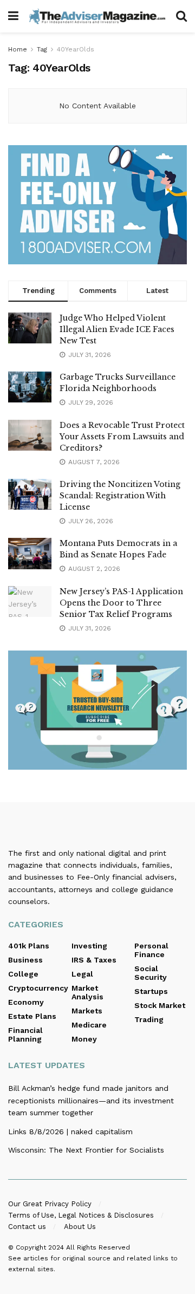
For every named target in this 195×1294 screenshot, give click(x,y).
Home (17, 49)
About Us (80, 1227)
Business (25, 959)
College (23, 974)
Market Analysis (87, 992)
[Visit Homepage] (97, 16)
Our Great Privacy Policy (50, 1204)
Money (84, 1039)
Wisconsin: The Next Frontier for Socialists (86, 1150)
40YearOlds (75, 49)
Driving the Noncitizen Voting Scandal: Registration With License (120, 495)
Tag (42, 49)
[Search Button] (181, 16)
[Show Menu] (13, 16)
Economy (26, 1002)
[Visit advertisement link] (97, 204)
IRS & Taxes (94, 959)
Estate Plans (32, 1016)
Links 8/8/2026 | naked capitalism (70, 1131)
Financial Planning (25, 1034)
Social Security (150, 972)
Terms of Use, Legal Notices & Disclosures (81, 1215)
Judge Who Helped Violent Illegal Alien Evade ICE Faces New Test (117, 329)
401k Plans (28, 945)
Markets (87, 1010)
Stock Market (159, 1005)
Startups (151, 991)
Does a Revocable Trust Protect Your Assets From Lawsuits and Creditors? (122, 436)
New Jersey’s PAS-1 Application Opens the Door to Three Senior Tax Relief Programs (121, 603)
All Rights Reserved (98, 1247)
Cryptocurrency (38, 988)
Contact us (27, 1227)
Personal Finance (151, 950)
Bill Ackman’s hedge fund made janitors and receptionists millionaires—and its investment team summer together (91, 1100)
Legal (82, 974)
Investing (89, 945)
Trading (149, 1019)
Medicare (89, 1024)
